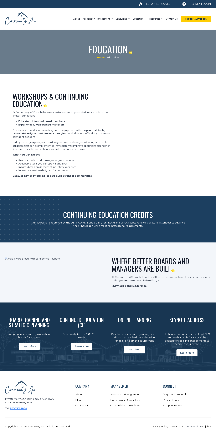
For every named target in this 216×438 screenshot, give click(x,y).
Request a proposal (174, 394)
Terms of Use (177, 426)
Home (101, 57)
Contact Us (172, 19)
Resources (154, 19)
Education (138, 19)
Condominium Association (125, 405)
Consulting (121, 19)
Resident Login (171, 400)
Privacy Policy (160, 426)
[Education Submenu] (145, 19)
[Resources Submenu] (162, 19)
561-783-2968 (18, 408)
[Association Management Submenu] (112, 19)
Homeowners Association (125, 400)
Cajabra (206, 426)
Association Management (96, 19)
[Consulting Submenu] (129, 19)
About (76, 19)
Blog (78, 400)
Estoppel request (173, 405)
